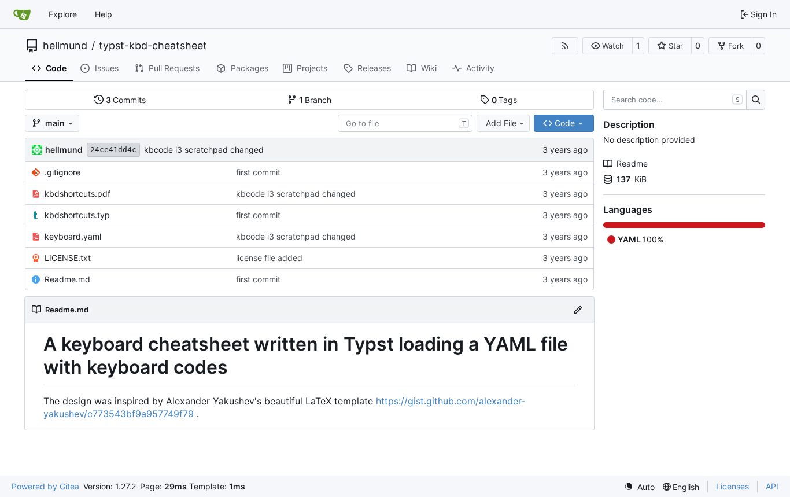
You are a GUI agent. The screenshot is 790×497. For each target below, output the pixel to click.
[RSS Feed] (565, 45)
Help (103, 14)
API (772, 486)
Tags (505, 100)
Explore (63, 14)
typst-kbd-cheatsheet (153, 45)
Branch (315, 100)
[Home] (22, 14)
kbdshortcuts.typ (77, 215)
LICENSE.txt (68, 258)
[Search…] (755, 100)
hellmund (65, 45)
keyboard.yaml (73, 236)
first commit (258, 172)
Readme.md (67, 279)
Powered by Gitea (45, 486)
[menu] (639, 487)
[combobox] (405, 123)
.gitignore (62, 172)
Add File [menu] (501, 123)
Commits (126, 100)
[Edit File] (577, 309)
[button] (607, 45)
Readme (632, 163)
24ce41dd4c (113, 149)
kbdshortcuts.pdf (77, 193)
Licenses (732, 486)
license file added (269, 258)
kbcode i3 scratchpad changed (204, 149)
